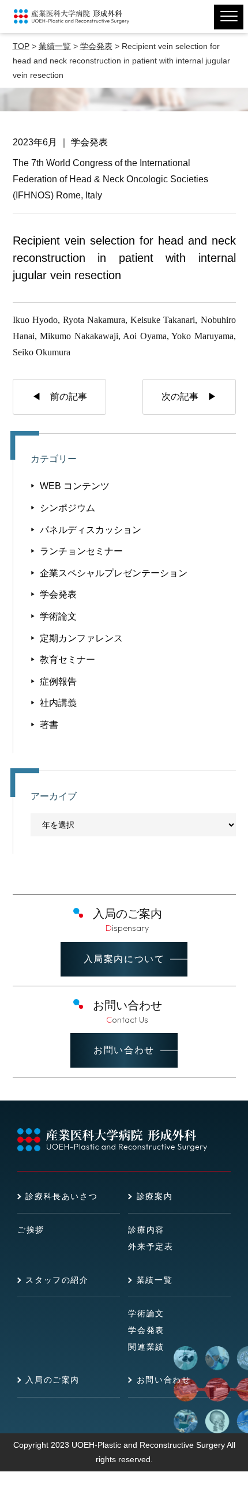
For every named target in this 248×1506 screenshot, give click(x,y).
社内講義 (58, 703)
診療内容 (146, 1229)
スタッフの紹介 (56, 1280)
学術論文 (58, 616)
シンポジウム (67, 508)
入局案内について (124, 959)
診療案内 (154, 1196)
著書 (49, 725)
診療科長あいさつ (61, 1196)
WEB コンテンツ (75, 486)
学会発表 (89, 142)
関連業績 (146, 1346)
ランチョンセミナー (81, 551)
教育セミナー (67, 659)
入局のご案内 (52, 1379)
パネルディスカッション (90, 530)
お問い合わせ (124, 1050)
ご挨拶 (30, 1229)
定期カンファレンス (81, 638)
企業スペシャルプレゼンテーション (113, 573)
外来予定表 (150, 1246)
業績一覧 (154, 1280)
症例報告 (58, 681)
